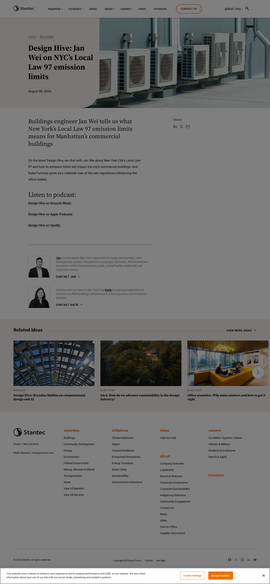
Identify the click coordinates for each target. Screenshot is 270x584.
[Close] (263, 575)
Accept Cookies (220, 575)
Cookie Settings (192, 575)
